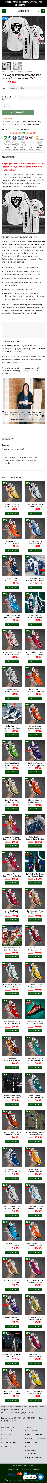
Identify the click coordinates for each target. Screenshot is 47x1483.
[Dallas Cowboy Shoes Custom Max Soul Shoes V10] (12, 1193)
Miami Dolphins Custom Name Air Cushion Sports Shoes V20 (35, 1246)
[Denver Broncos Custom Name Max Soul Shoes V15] (12, 565)
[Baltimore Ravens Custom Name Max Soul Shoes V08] (35, 750)
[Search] (39, 11)
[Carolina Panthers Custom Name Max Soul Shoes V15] (12, 1230)
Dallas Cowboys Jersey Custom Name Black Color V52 (12, 1098)
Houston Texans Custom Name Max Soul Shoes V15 (12, 876)
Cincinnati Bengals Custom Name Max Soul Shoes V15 (12, 543)
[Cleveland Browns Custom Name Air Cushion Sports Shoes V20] (35, 787)
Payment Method (34, 1457)
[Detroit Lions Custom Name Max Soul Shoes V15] (12, 602)
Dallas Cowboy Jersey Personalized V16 (12, 1356)
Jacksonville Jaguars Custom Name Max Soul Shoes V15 (35, 1061)
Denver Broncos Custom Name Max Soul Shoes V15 (12, 580)
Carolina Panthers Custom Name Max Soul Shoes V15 (12, 1246)
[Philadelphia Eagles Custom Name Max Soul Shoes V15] (35, 1083)
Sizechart (8, 1446)
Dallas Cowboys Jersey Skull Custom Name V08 (35, 579)
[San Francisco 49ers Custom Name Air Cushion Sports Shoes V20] (35, 898)
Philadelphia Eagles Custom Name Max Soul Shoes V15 (35, 1098)
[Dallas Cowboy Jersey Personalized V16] (12, 1341)
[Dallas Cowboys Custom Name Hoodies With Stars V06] (35, 824)
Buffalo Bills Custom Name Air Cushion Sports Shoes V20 (35, 1283)
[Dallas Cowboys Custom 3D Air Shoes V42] (12, 713)
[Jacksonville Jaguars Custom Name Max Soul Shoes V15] (35, 1046)
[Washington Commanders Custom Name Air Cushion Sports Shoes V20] (12, 1046)
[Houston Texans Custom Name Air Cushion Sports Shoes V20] (35, 935)
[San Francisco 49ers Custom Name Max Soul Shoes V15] (12, 1009)
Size (3, 88)
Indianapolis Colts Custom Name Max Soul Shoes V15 (12, 1172)
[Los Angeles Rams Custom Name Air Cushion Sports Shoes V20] (35, 972)
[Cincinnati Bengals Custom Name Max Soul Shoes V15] (12, 528)
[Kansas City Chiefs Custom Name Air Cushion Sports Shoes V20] (35, 1157)
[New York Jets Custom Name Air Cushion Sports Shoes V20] (12, 972)
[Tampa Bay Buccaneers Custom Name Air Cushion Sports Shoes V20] (12, 639)
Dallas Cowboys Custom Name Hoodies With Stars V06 (35, 839)
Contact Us (8, 1430)
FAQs (6, 1438)
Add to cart (17, 112)
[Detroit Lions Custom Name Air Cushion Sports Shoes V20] (35, 1193)
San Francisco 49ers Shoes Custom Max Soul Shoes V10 (12, 1283)
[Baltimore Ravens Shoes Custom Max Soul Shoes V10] (12, 1304)
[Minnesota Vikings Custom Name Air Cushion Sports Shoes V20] (12, 491)
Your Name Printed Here (9, 98)
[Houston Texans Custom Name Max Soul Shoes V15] (12, 861)
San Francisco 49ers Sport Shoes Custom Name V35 (12, 950)
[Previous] (5, 38)
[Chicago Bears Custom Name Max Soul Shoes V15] (12, 1378)
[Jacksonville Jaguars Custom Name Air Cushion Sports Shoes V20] (35, 1304)
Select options (12, 513)
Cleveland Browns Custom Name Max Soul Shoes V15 (35, 691)
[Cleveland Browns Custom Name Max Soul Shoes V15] (35, 676)
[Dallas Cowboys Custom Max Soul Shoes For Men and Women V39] (35, 602)
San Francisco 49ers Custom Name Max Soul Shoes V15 (12, 1024)
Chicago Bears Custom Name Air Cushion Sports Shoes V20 (12, 1135)
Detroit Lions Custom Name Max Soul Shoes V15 (12, 617)
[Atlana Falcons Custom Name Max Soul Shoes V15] (35, 639)
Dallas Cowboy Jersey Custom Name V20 (35, 1134)
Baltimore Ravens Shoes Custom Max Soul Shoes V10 (12, 1320)
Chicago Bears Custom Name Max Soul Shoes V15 (12, 1393)
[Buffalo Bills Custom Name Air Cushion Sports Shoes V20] (35, 1267)
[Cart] (43, 11)
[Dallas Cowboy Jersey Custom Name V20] (35, 1120)
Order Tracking (10, 1442)
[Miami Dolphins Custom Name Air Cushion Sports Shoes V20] (35, 1230)
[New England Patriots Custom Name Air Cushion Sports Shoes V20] (12, 898)
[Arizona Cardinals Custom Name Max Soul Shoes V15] (12, 824)
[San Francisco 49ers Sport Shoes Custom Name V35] (12, 935)
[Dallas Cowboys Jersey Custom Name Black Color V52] (12, 1083)
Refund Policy (32, 1442)
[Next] (41, 38)
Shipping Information (36, 1438)
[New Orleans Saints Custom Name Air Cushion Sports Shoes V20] (12, 787)
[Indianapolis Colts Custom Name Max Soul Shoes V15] (12, 1157)
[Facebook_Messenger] (41, 1477)
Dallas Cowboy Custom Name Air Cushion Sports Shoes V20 (35, 506)
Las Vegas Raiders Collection (20, 71)
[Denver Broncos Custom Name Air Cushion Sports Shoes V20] (35, 713)
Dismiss (29, 5)
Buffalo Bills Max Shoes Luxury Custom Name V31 (35, 876)
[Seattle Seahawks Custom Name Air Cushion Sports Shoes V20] (12, 750)
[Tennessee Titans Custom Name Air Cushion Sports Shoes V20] (35, 528)
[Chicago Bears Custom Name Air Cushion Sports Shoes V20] (12, 1120)
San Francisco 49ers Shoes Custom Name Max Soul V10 (35, 1024)
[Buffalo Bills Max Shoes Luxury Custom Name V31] (35, 861)
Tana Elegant (10, 345)
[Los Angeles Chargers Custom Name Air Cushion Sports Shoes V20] (35, 1378)
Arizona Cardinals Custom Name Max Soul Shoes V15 (12, 839)
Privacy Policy (32, 1430)
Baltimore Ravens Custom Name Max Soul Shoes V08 (35, 765)
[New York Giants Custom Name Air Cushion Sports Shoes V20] (35, 1341)
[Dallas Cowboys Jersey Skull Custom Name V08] (35, 565)
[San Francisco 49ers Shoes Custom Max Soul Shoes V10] (12, 1267)
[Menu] (4, 11)
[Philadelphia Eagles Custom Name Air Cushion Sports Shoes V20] (12, 676)
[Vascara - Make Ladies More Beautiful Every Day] (23, 11)
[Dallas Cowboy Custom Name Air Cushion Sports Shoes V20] (35, 491)
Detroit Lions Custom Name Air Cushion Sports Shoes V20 (35, 1209)
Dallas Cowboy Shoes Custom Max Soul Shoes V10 (12, 1209)
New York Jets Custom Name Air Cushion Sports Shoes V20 (12, 987)
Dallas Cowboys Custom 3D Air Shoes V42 (12, 728)
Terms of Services (34, 1434)
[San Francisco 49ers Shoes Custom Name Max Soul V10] (35, 1009)
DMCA (29, 1446)
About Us (7, 1434)
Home (4, 71)
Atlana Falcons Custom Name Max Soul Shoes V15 (35, 654)
